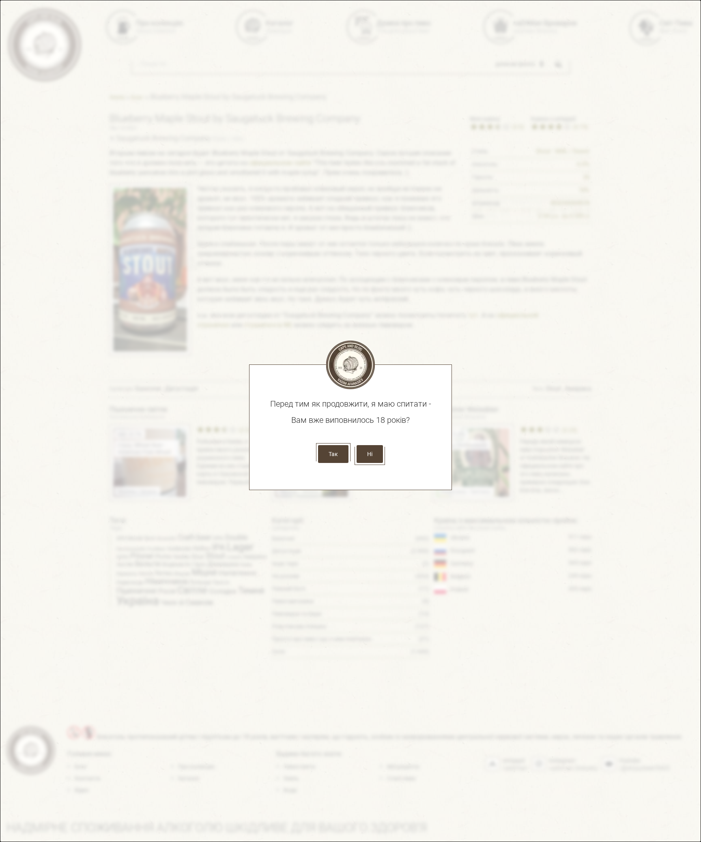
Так (333, 454)
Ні (369, 454)
